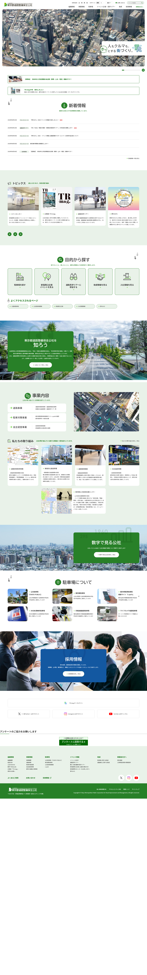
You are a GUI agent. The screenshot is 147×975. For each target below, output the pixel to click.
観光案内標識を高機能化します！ (39, 143)
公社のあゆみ (11, 765)
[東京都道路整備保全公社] (18, 4)
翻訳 (108, 3)
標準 (98, 3)
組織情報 (72, 6)
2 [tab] (125, 70)
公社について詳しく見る (41, 365)
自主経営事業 (20, 427)
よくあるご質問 (13, 778)
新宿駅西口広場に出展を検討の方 (79, 767)
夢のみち (102, 306)
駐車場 (90, 6)
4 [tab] (130, 70)
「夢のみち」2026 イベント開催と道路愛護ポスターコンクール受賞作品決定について (54, 136)
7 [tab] (137, 70)
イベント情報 (74, 757)
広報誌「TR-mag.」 (13, 769)
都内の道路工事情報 (31, 769)
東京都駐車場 (48, 762)
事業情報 (81, 6)
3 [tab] (127, 70)
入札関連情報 (81, 306)
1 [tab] (123, 70)
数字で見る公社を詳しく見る (107, 555)
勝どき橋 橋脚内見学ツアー (77, 765)
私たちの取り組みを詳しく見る (130, 441)
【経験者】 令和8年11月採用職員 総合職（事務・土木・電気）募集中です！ (51, 151)
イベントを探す (74, 760)
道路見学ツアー (74, 762)
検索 (142, 3)
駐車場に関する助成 (102, 760)
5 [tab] (132, 70)
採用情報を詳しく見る (74, 674)
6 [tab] (134, 70)
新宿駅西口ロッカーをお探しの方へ (80, 769)
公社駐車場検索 (38, 306)
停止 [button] (143, 70)
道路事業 (17, 408)
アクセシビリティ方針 (115, 789)
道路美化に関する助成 (103, 762)
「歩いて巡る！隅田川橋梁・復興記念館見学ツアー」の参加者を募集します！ (51, 128)
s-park (47, 767)
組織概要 (10, 760)
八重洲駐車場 (15, 306)
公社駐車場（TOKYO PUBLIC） (53, 760)
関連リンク (126, 789)
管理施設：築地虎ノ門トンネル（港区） (19, 69)
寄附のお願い (11, 771)
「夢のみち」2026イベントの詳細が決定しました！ (44, 120)
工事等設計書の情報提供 (124, 762)
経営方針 (10, 762)
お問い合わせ (121, 3)
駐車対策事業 (20, 417)
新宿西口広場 (59, 306)
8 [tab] (139, 70)
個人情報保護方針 (101, 789)
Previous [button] (9, 234)
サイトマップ (135, 789)
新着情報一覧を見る (133, 158)
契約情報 (119, 760)
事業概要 (28, 760)
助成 (120, 6)
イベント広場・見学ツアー (106, 6)
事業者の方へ (139, 7)
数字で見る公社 (12, 767)
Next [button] (15, 234)
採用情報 (129, 6)
